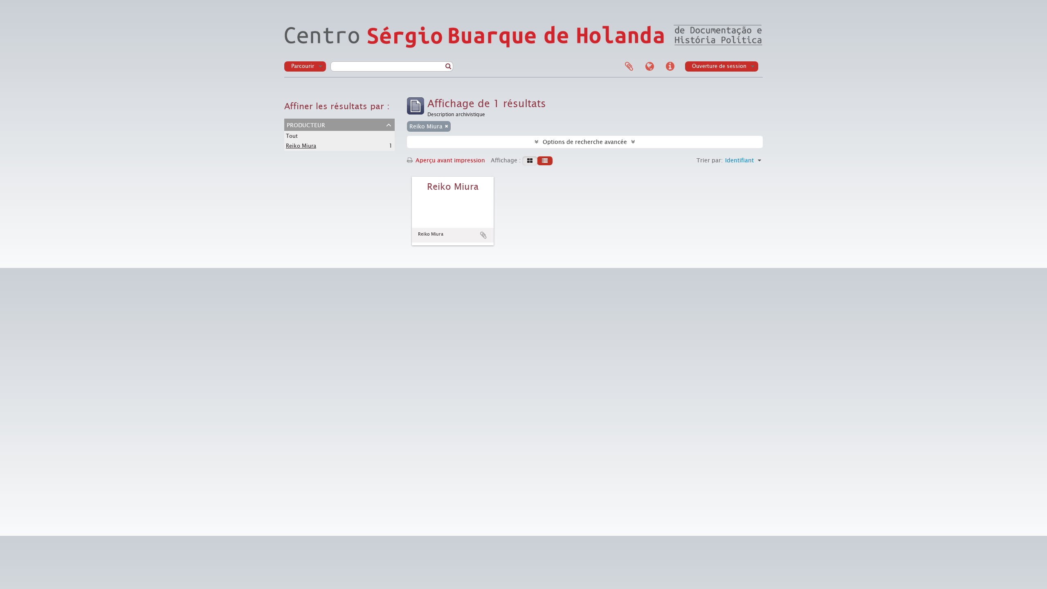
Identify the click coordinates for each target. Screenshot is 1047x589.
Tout (292, 136)
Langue (649, 66)
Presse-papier (629, 66)
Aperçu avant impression (449, 160)
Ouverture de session (719, 66)
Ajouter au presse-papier (483, 235)
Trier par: (710, 160)
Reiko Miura (301, 146)
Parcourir (302, 66)
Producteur (306, 124)
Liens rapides (670, 66)
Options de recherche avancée (585, 142)
